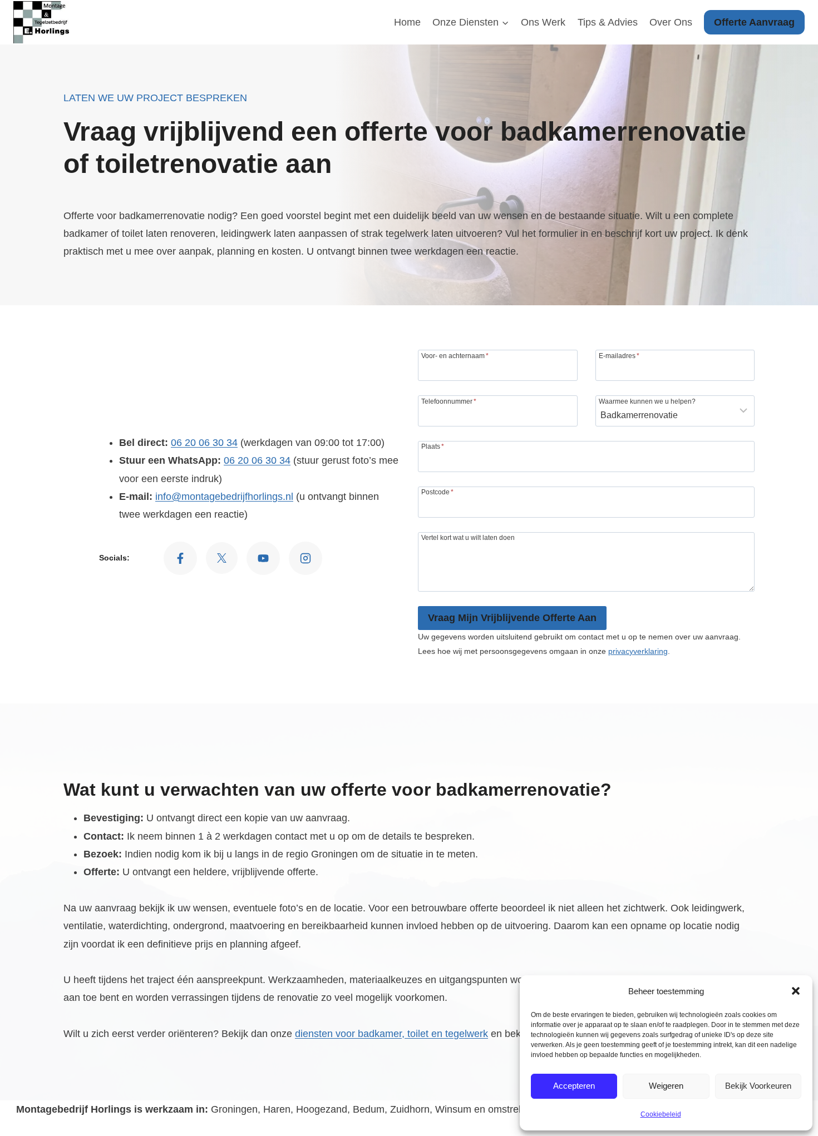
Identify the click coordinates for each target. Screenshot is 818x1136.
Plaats (432, 446)
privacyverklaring (638, 651)
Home (407, 22)
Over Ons (670, 22)
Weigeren (666, 1085)
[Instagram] (305, 558)
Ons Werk (543, 22)
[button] (795, 990)
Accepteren (574, 1085)
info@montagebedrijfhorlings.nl (224, 496)
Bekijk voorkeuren (758, 1085)
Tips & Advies (608, 22)
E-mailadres (619, 355)
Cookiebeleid (660, 1114)
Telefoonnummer (448, 401)
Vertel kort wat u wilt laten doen (468, 537)
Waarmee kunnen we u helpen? (647, 401)
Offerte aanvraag (754, 22)
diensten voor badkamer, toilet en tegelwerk (391, 1033)
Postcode (437, 491)
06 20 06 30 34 (204, 442)
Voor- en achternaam (455, 355)
